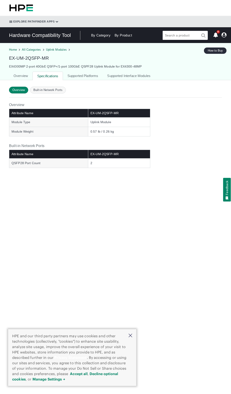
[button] (130, 336)
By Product (123, 35)
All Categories (31, 49)
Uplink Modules (56, 49)
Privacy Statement (70, 357)
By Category (101, 35)
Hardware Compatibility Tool (40, 35)
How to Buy (215, 50)
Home (13, 49)
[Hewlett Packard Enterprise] (20, 7)
